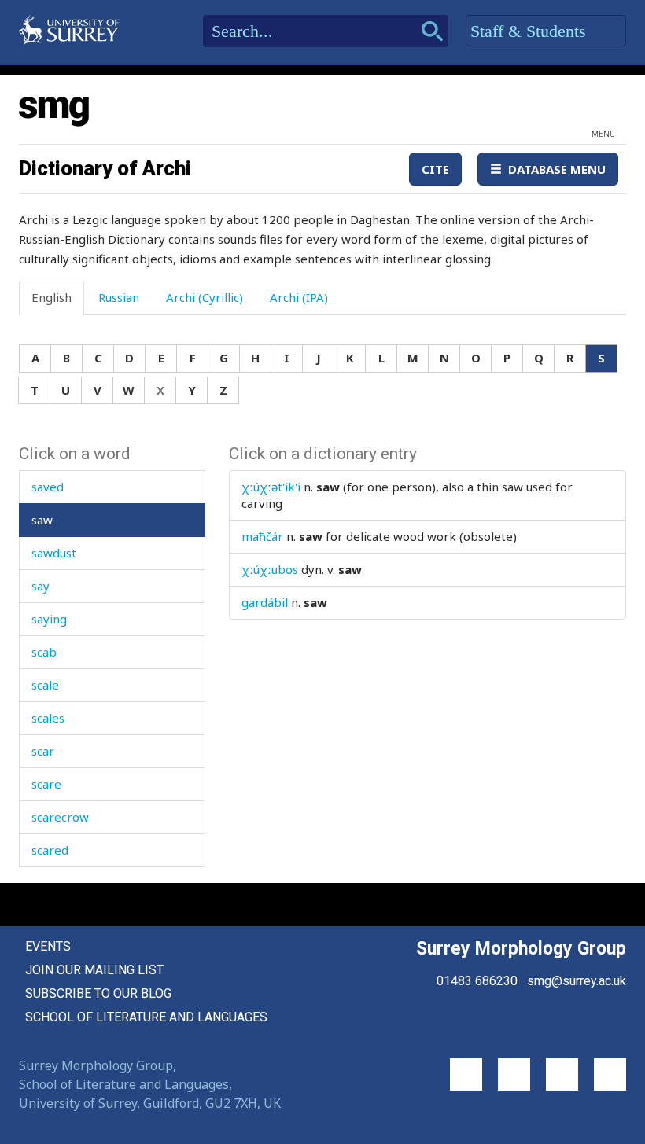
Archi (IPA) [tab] (299, 297)
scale (45, 685)
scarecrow (60, 817)
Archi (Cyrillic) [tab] (204, 297)
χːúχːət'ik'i (270, 487)
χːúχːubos (269, 569)
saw (42, 520)
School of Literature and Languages (146, 1017)
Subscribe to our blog (98, 993)
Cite (435, 169)
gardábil (264, 602)
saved (47, 487)
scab (44, 652)
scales (47, 718)
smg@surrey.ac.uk (576, 980)
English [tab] (51, 297)
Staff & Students (530, 31)
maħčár (262, 536)
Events (48, 946)
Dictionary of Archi (105, 168)
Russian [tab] (118, 297)
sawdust (53, 553)
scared (49, 850)
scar (42, 751)
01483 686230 (477, 980)
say (40, 586)
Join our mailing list (94, 969)
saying (49, 619)
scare (46, 784)
